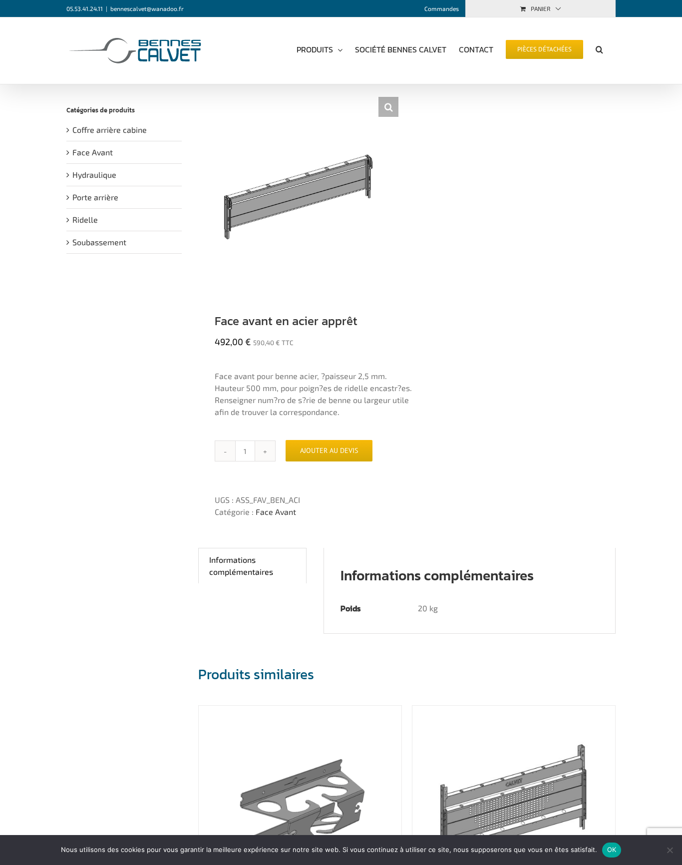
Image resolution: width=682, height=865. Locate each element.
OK (612, 850)
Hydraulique (94, 174)
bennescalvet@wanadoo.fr (147, 8)
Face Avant (276, 511)
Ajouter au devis (329, 450)
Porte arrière (95, 197)
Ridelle (85, 219)
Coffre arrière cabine (109, 129)
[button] (599, 48)
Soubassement (99, 242)
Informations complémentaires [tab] (241, 565)
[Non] (670, 850)
